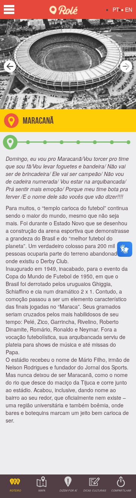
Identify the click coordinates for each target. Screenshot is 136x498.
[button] (7, 64)
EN (128, 9)
